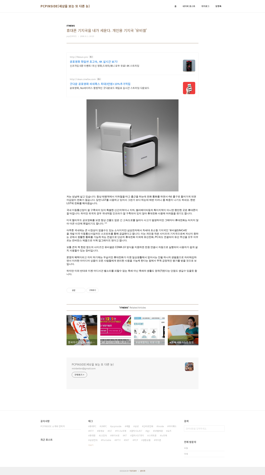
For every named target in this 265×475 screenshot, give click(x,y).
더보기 (90, 445)
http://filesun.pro (79, 57)
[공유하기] (78, 290)
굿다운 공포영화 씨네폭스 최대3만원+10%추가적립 (100, 84)
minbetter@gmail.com (84, 368)
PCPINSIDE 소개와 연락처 (52, 426)
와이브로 (115, 435)
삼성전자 (94, 440)
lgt (148, 430)
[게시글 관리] (82, 290)
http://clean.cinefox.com (83, 79)
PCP (136, 440)
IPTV (118, 440)
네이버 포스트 (189, 6)
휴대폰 (93, 435)
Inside (161, 426)
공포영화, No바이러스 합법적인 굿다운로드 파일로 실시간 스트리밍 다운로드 (109, 88)
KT (125, 435)
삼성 (137, 426)
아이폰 (158, 440)
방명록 (218, 6)
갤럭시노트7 (136, 430)
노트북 (164, 435)
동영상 (101, 430)
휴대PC (93, 426)
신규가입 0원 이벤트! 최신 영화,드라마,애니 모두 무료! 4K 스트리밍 (104, 65)
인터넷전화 (148, 426)
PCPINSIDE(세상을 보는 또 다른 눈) (65, 6)
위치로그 (205, 6)
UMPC (104, 426)
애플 (128, 426)
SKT (127, 440)
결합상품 (147, 440)
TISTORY (133, 470)
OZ (110, 430)
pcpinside (116, 426)
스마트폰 (153, 435)
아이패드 (173, 426)
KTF (92, 430)
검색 (221, 428)
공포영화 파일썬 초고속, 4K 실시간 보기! (94, 61)
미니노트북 (121, 430)
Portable (106, 440)
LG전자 (103, 435)
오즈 (169, 430)
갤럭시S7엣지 (138, 435)
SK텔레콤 (158, 430)
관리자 (142, 470)
